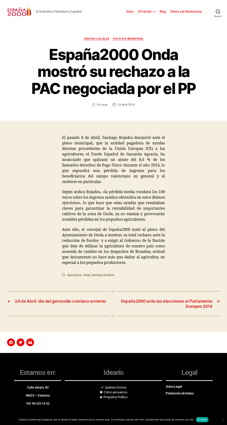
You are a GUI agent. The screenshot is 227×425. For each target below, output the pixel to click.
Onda (86, 275)
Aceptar (202, 419)
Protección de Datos (180, 393)
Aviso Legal (174, 386)
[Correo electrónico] (30, 342)
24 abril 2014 (126, 104)
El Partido (145, 11)
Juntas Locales (96, 38)
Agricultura (74, 275)
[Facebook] (11, 342)
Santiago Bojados (103, 275)
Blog (163, 11)
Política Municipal (128, 38)
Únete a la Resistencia (186, 11)
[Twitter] (20, 342)
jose (104, 104)
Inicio (130, 11)
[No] (222, 419)
